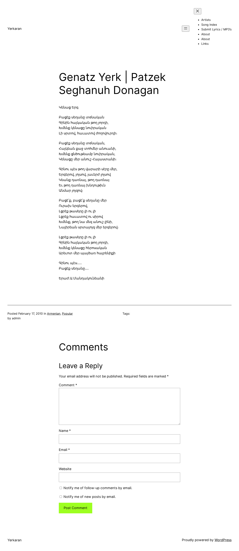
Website (65, 469)
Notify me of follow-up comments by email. (97, 488)
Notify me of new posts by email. (89, 497)
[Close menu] (197, 11)
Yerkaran (14, 29)
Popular (67, 313)
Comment (68, 385)
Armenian (53, 313)
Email (64, 450)
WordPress (223, 540)
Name (65, 431)
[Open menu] (185, 29)
